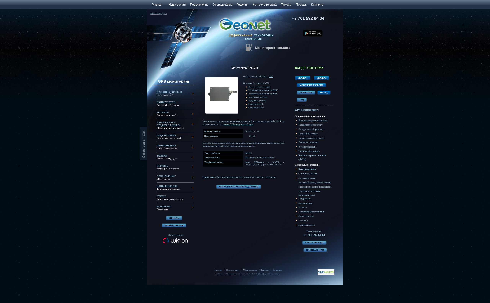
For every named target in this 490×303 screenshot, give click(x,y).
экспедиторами (308, 178)
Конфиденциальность (269, 274)
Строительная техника (309, 151)
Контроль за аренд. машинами (312, 120)
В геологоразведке (307, 146)
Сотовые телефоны (307, 173)
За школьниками (306, 216)
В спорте (302, 207)
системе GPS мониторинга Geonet (237, 124)
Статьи (161, 196)
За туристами (304, 198)
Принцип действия (169, 92)
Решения (242, 4)
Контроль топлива (265, 4)
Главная (156, 4)
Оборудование (222, 4)
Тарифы (286, 4)
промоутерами (323, 182)
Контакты (317, 4)
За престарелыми (306, 225)
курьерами (303, 191)
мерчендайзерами (306, 182)
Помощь (301, 4)
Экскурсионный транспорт (311, 129)
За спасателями (305, 203)
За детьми (303, 220)
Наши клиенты (167, 186)
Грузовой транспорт (308, 133)
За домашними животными (311, 211)
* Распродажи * (166, 176)
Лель (271, 76)
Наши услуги (177, 4)
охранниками (304, 186)
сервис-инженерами (321, 186)
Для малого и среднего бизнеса (169, 124)
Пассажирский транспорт (310, 124)
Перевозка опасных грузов (311, 138)
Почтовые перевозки (308, 142)
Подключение (199, 4)
